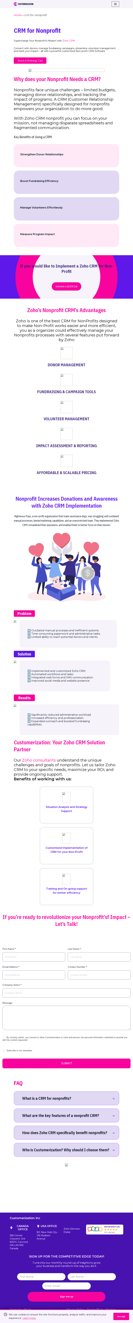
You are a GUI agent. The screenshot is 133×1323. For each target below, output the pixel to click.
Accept (121, 1316)
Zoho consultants (39, 760)
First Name (9, 949)
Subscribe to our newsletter (19, 1050)
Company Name (12, 984)
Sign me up (66, 1296)
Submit (66, 1063)
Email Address (10, 966)
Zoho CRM (69, 40)
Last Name (74, 949)
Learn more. (29, 1318)
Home (18, 15)
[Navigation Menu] (115, 4)
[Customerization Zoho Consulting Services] (23, 4)
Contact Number (77, 966)
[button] (30, 60)
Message (7, 1002)
